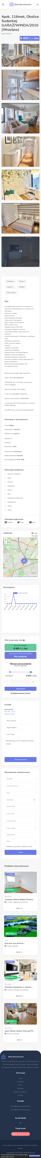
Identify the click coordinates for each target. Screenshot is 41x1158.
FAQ (33, 1145)
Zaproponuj (20, 689)
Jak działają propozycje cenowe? (21, 693)
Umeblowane (12, 502)
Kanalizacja (11, 486)
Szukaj (20, 852)
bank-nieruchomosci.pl (27, 1153)
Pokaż (13, 711)
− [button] (5, 543)
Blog (36, 1145)
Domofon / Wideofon (14, 474)
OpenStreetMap (27, 576)
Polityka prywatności (20, 1092)
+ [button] (5, 540)
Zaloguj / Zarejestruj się (20, 1134)
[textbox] (20, 799)
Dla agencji (20, 1082)
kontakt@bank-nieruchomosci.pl (20, 1106)
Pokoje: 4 (22, 281)
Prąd (9, 494)
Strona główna (7, 1145)
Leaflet (15, 576)
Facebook (10, 522)
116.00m (22, 287)
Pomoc (20, 1085)
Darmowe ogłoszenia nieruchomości (13, 1061)
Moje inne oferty (10, 714)
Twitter (22, 522)
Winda (10, 506)
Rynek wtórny (11, 293)
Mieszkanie (10, 281)
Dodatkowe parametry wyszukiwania (19, 846)
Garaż (9, 478)
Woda (9, 510)
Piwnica (10, 490)
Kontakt (20, 1095)
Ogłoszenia (27, 1145)
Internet (10, 482)
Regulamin (20, 1088)
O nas (20, 1078)
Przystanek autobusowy (15, 498)
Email (33, 522)
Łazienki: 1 (10, 287)
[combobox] (20, 778)
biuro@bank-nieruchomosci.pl (20, 1110)
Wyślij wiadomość (20, 759)
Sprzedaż (10, 874)
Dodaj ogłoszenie (18, 1145)
